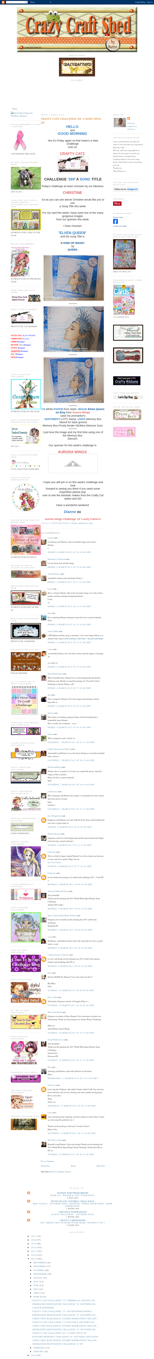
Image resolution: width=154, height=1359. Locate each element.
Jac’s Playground (54, 815)
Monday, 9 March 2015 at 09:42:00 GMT (70, 929)
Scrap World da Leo (56, 1039)
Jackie (50, 734)
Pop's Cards (52, 997)
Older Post (100, 1165)
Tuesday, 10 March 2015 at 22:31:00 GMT (71, 1060)
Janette (50, 713)
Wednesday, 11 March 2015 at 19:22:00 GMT (73, 1078)
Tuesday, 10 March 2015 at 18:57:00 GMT (71, 1032)
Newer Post (45, 1165)
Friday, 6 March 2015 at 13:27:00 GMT (69, 642)
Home (14, 108)
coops (50, 649)
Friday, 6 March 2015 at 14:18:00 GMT (69, 666)
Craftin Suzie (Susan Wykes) (59, 749)
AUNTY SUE (16, 335)
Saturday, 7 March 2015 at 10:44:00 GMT (71, 784)
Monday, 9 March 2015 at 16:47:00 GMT (70, 948)
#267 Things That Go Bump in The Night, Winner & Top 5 (73, 1222)
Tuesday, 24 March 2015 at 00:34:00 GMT (71, 1154)
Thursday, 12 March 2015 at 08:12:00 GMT (72, 1105)
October (39, 1270)
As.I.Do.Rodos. (54, 574)
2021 (34, 1236)
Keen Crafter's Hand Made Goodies (62, 915)
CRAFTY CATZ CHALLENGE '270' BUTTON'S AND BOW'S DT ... (64, 1322)
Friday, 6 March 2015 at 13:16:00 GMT (69, 624)
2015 (34, 1258)
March (38, 1296)
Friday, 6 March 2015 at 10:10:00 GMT (69, 552)
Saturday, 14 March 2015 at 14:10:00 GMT (72, 1133)
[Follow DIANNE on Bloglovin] (126, 190)
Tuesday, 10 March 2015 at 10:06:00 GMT (71, 1005)
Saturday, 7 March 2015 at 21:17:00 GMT (71, 809)
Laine (50, 588)
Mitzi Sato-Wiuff (54, 1012)
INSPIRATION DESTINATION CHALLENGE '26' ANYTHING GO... (64, 1304)
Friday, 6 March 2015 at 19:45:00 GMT (69, 727)
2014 (34, 1355)
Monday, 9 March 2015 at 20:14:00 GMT (70, 966)
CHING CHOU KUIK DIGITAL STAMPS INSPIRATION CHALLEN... (65, 1318)
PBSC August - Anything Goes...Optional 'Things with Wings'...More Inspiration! (73, 1204)
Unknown (52, 852)
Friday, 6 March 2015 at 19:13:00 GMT (69, 706)
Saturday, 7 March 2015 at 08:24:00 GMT (71, 760)
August (38, 1277)
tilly (49, 613)
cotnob (50, 537)
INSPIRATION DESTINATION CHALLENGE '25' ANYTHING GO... (64, 1315)
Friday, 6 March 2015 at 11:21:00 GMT (69, 582)
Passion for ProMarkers (72, 1192)
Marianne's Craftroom (56, 559)
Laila (50, 1112)
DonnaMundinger (55, 673)
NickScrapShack (54, 767)
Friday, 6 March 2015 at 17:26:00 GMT (69, 688)
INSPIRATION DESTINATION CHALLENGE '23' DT (57, 1344)
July (37, 1281)
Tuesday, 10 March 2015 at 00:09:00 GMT (71, 990)
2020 (34, 1239)
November (40, 1266)
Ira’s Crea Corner (54, 862)
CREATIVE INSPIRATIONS (73, 1211)
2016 (34, 1255)
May (36, 1289)
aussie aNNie (53, 631)
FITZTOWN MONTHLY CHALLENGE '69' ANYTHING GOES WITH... (66, 1336)
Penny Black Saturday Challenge (72, 1201)
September (40, 1274)
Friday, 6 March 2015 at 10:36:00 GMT (69, 567)
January (39, 1351)
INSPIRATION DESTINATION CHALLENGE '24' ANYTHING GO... (64, 1329)
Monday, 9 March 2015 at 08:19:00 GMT (70, 884)
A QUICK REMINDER (43, 1307)
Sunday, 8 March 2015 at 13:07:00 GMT (70, 827)
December (40, 1262)
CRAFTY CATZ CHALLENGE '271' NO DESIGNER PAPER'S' (62, 1311)
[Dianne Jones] (115, 223)
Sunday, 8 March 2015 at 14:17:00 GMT (70, 845)
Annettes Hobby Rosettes (58, 891)
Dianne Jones (118, 217)
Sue (49, 694)
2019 (34, 1243)
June (37, 1285)
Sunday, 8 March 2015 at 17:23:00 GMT (70, 866)
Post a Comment (47, 1161)
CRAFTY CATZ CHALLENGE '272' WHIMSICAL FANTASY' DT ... (64, 1300)
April (37, 1292)
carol (50, 936)
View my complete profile (132, 126)
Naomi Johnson (54, 833)
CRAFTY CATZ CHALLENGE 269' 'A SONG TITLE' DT (59, 1333)
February (40, 1347)
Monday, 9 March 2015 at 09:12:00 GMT (70, 908)
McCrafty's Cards (55, 1140)
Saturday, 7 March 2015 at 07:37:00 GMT (71, 742)
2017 (34, 1251)
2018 (34, 1247)
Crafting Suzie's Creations (58, 954)
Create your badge (120, 226)
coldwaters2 (52, 791)
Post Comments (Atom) (61, 1171)
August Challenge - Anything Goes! (72, 1214)
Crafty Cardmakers (72, 1220)
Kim (49, 1067)
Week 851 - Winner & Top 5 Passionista (72, 1195)
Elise (50, 972)
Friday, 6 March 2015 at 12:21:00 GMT (69, 606)
